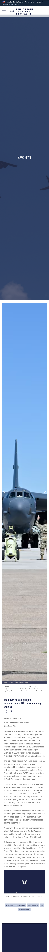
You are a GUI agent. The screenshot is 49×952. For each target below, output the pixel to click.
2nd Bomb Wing (20, 905)
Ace (42, 905)
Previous (4, 491)
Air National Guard (24, 909)
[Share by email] (11, 711)
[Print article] (6, 711)
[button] (11, 4)
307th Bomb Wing (33, 905)
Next (45, 491)
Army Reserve (9, 905)
